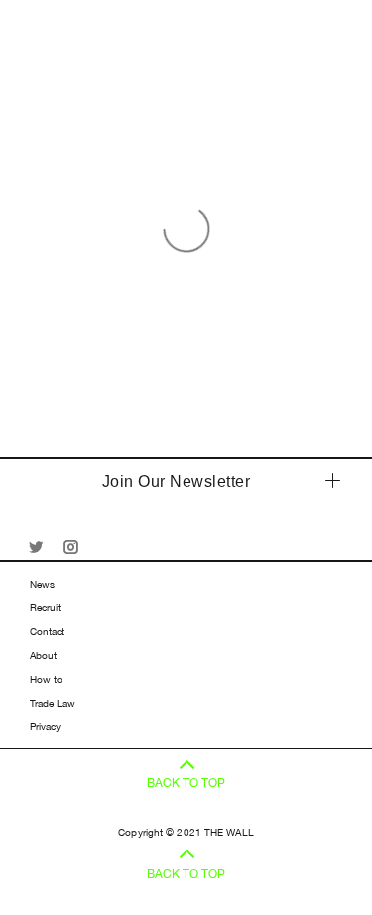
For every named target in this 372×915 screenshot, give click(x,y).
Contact (47, 631)
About (43, 655)
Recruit (45, 607)
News (42, 583)
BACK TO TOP (186, 783)
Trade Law (52, 703)
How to (46, 679)
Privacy (45, 726)
